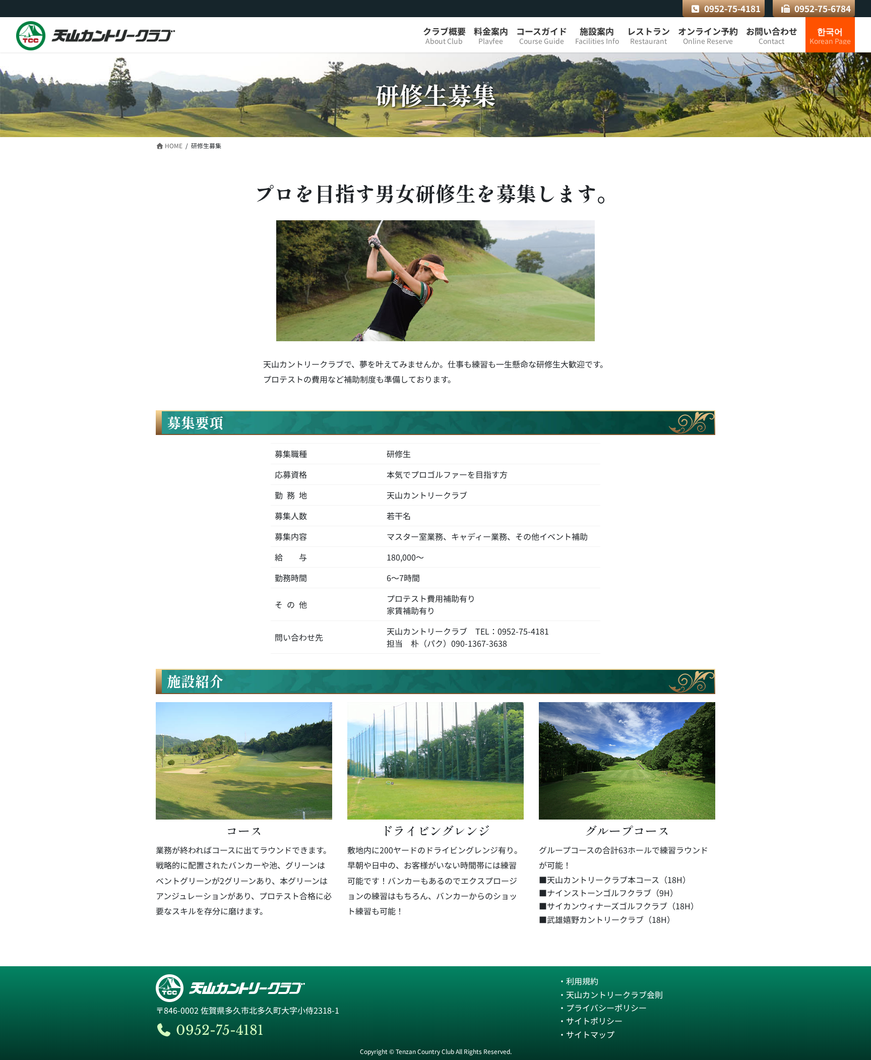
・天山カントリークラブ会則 (610, 994)
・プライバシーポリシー (602, 1008)
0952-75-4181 (732, 8)
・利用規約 (578, 981)
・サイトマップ (586, 1034)
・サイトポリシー (590, 1021)
